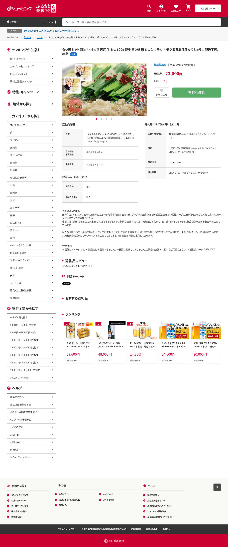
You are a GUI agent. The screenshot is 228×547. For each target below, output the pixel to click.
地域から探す (22, 104)
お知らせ (14, 434)
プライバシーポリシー (21, 457)
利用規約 (15, 449)
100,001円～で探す (20, 377)
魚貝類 (13, 162)
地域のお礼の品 (18, 252)
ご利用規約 (136, 529)
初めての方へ (17, 397)
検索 (149, 10)
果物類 (13, 147)
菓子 (12, 200)
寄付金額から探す (19, 511)
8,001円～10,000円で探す (23, 332)
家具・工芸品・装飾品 (20, 290)
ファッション (16, 282)
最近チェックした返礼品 (69, 499)
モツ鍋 (40, 37)
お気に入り (176, 10)
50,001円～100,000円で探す (25, 370)
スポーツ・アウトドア (20, 260)
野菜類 (13, 170)
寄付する (63, 505)
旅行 (12, 237)
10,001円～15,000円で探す (24, 340)
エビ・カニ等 (16, 155)
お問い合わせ (17, 442)
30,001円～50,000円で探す (24, 362)
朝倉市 (66, 283)
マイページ (161, 10)
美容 (12, 275)
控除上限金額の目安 (20, 404)
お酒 (12, 185)
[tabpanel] (104, 89)
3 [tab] (106, 119)
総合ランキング (17, 58)
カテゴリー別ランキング (22, 66)
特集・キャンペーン (25, 92)
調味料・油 (15, 222)
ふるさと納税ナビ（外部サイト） (160, 516)
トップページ (12, 37)
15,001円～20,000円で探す (24, 347)
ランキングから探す (19, 495)
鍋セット (27, 37)
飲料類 (13, 192)
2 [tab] (101, 119)
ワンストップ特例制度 (21, 419)
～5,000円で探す (19, 317)
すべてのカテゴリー (20, 125)
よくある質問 (16, 427)
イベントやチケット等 (20, 245)
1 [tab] (96, 119)
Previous (64, 89)
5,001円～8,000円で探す (23, 325)
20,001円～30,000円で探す (24, 355)
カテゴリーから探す (19, 505)
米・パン (14, 140)
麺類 (12, 215)
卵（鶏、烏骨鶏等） (19, 177)
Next (144, 89)
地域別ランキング (19, 73)
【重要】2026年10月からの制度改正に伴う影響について (51, 30)
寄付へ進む (196, 92)
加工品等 (15, 207)
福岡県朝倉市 (160, 64)
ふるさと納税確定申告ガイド (24, 412)
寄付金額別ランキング (21, 81)
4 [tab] (111, 119)
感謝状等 (15, 297)
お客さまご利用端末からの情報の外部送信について (104, 529)
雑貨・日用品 (16, 267)
